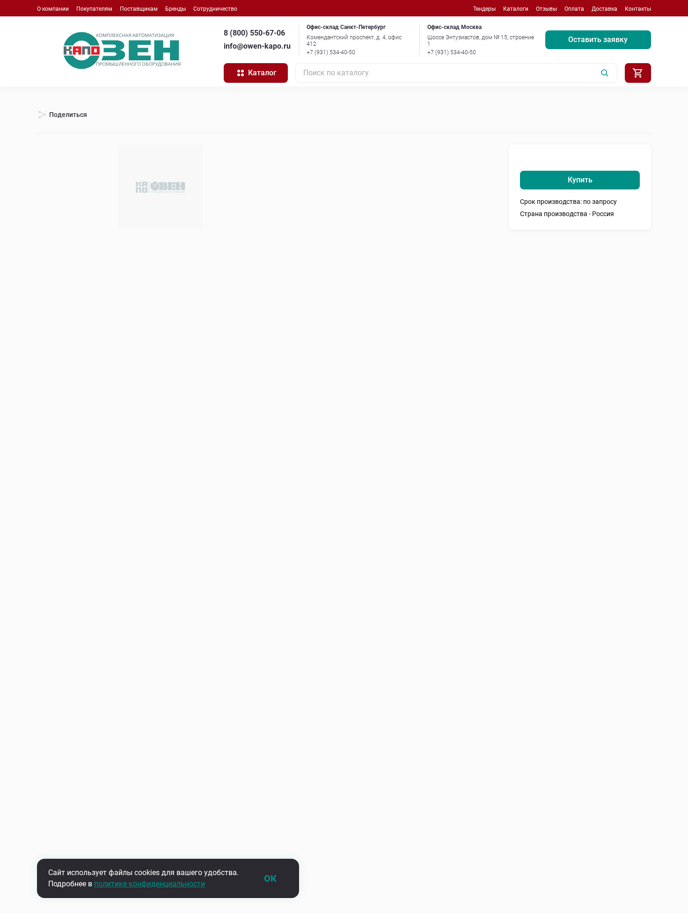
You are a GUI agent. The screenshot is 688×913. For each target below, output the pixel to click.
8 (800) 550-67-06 (254, 33)
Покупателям (94, 9)
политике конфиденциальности (149, 883)
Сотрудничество (215, 9)
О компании (53, 9)
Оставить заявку (598, 39)
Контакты (638, 9)
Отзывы (546, 9)
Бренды (175, 9)
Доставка (604, 9)
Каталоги (515, 9)
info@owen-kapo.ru (257, 46)
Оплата (574, 9)
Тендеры (484, 9)
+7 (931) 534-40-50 (331, 52)
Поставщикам (139, 9)
